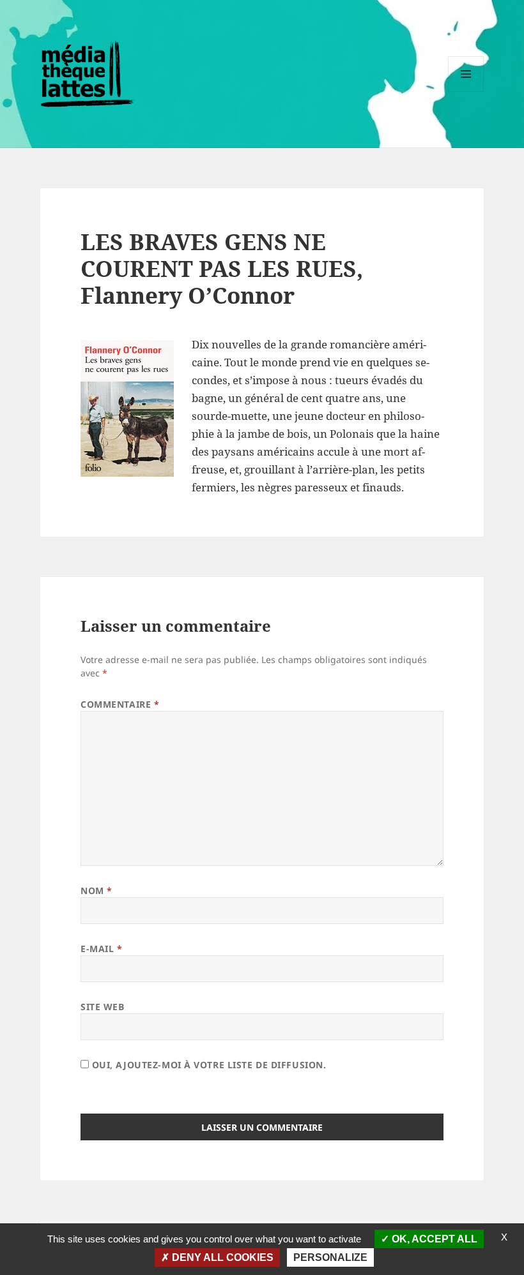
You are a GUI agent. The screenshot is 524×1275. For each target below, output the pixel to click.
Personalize (330, 1257)
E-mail (101, 949)
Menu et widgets (466, 91)
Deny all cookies (221, 1257)
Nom (96, 890)
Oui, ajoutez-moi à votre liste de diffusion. (207, 1065)
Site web (102, 1007)
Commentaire (120, 704)
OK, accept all (433, 1239)
